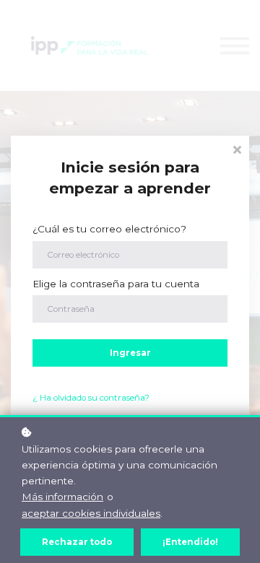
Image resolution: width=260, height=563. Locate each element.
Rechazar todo (77, 542)
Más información (62, 496)
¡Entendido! (190, 542)
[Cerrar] (237, 148)
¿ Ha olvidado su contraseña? (91, 398)
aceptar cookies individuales (91, 513)
